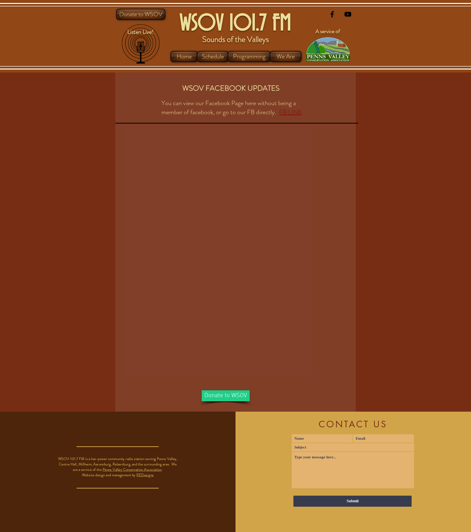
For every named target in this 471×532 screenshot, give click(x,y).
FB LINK (290, 112)
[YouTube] (348, 14)
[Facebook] (332, 14)
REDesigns (145, 475)
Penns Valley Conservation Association (132, 469)
